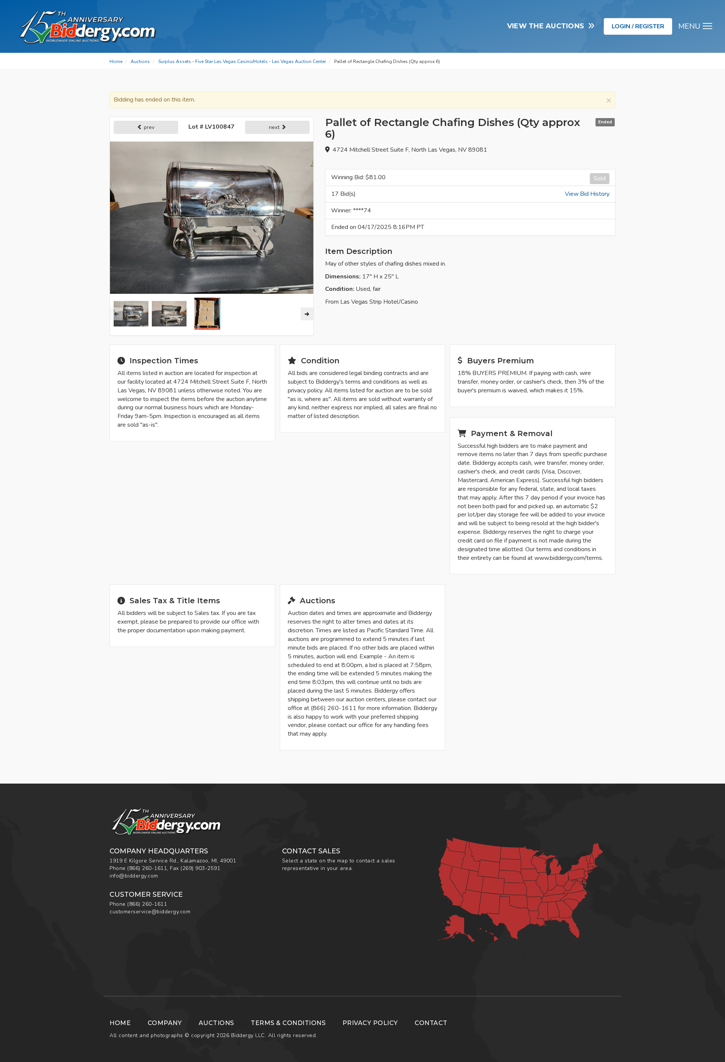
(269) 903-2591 (200, 868)
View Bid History (587, 194)
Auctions (140, 61)
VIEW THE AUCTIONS (547, 26)
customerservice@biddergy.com (150, 911)
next (275, 127)
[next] (307, 313)
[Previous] (116, 313)
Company (165, 1023)
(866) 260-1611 (147, 868)
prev (148, 127)
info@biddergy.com (134, 875)
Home (116, 61)
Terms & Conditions (288, 1023)
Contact (431, 1023)
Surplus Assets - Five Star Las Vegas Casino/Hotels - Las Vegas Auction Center (242, 61)
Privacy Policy (370, 1023)
